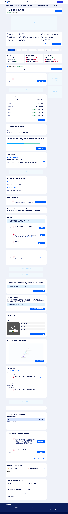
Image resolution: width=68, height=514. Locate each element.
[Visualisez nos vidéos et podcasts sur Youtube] (55, 510)
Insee (41, 40)
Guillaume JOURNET (44, 37)
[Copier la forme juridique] (25, 40)
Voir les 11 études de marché (39, 458)
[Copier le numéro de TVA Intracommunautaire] (14, 40)
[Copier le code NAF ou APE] (38, 37)
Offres (28, 1)
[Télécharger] (44, 257)
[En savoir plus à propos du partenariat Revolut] (24, 471)
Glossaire (33, 507)
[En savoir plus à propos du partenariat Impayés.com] (44, 468)
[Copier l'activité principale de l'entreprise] (44, 100)
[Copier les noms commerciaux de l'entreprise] (44, 106)
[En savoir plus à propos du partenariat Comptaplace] (24, 474)
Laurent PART (13, 387)
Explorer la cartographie (39, 360)
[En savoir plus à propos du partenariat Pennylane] (44, 471)
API (15, 510)
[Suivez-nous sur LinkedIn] (51, 510)
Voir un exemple (21, 203)
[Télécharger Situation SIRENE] (44, 112)
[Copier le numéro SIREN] (12, 34)
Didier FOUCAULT (13, 423)
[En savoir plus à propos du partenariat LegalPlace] (24, 468)
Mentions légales (48, 43)
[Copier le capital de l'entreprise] (44, 103)
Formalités (23, 1)
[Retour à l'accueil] (8, 505)
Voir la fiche (43, 182)
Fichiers (16, 507)
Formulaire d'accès (10, 211)
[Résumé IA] (37, 257)
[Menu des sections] (6, 50)
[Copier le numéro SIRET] (15, 37)
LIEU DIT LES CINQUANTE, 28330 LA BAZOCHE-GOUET (50, 34)
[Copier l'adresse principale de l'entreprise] (60, 34)
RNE (43, 40)
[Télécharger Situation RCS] (44, 109)
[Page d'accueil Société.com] (7, 2)
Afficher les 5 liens (41, 395)
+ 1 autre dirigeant (51, 37)
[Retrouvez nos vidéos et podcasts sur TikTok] (58, 510)
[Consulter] (41, 257)
